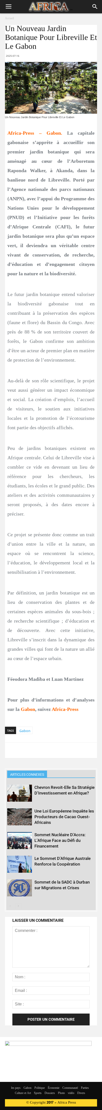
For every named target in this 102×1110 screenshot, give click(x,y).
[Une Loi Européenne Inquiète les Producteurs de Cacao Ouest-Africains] (19, 816)
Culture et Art (23, 1093)
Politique (39, 1088)
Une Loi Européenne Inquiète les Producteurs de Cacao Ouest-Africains (64, 817)
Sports (38, 1093)
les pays (16, 1088)
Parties (85, 1088)
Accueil (9, 18)
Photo (61, 1093)
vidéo (71, 1093)
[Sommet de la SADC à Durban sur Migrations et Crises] (19, 887)
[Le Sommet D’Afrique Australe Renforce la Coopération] (19, 864)
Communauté (70, 1088)
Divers (81, 1093)
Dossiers (50, 1093)
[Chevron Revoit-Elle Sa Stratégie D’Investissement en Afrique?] (19, 793)
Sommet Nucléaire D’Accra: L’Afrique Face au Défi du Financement (59, 840)
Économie (53, 1088)
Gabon (24, 730)
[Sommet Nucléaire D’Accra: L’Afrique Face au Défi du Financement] (19, 840)
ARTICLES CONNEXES (27, 775)
